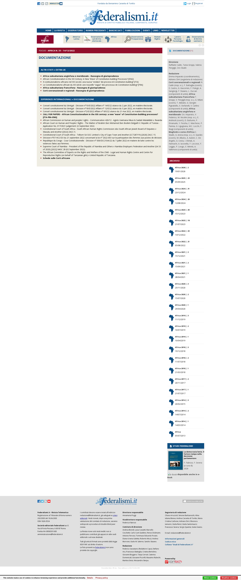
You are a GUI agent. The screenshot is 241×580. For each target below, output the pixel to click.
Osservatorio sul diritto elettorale (97, 39)
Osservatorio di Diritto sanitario (198, 39)
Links (155, 30)
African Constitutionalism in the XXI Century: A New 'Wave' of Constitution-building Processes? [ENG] (88, 79)
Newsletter (167, 30)
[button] (187, 3)
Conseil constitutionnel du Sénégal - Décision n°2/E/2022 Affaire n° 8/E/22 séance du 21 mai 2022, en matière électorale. (97, 111)
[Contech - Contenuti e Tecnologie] (173, 562)
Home (48, 30)
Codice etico (170, 541)
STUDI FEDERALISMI (182, 445)
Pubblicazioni (132, 30)
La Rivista (59, 30)
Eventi (146, 30)
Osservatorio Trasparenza (137, 38)
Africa (113, 37)
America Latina (76, 38)
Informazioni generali (175, 539)
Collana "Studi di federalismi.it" (179, 544)
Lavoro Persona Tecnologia (178, 39)
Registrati (199, 3)
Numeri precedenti (96, 30)
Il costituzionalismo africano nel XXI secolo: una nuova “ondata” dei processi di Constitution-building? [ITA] (90, 82)
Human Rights (157, 38)
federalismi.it (100, 547)
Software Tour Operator (120, 571)
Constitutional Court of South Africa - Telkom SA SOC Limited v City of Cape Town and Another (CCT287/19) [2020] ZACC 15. (99, 134)
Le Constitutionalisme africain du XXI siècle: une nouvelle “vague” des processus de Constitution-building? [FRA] (93, 84)
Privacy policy (101, 578)
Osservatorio (75, 30)
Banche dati (115, 30)
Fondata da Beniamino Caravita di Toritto (116, 3)
